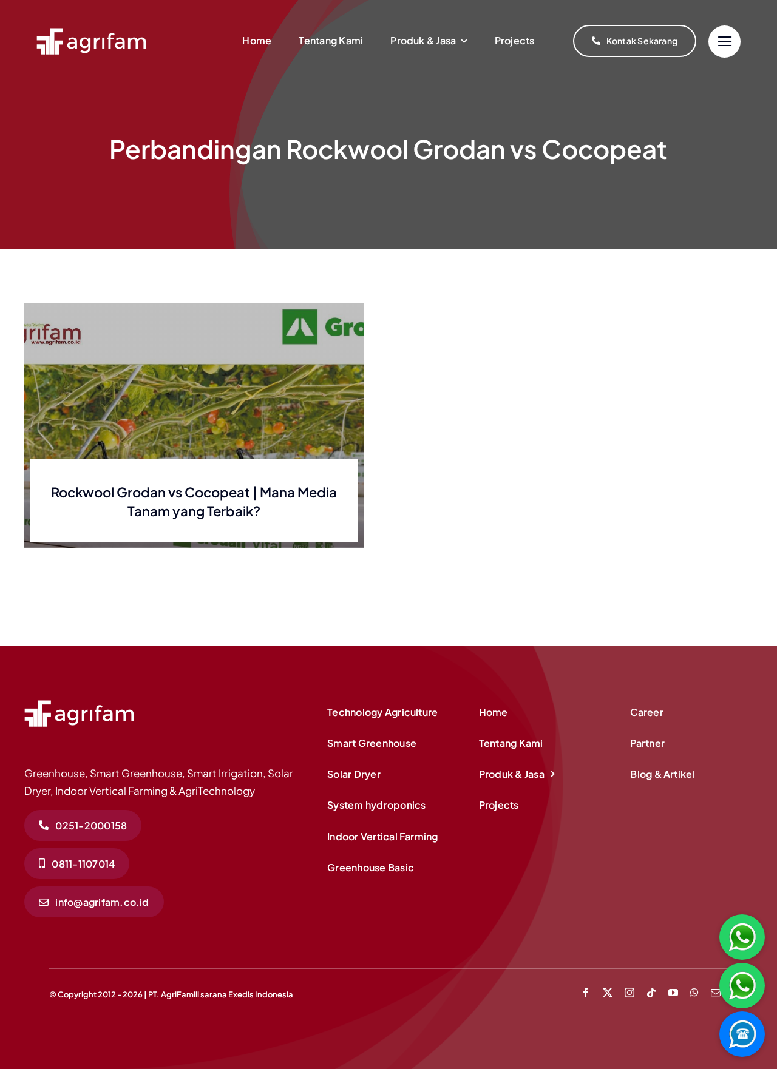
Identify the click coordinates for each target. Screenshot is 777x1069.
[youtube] (673, 992)
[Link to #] (724, 41)
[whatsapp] (694, 992)
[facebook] (586, 992)
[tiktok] (651, 992)
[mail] (716, 992)
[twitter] (607, 992)
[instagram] (629, 992)
